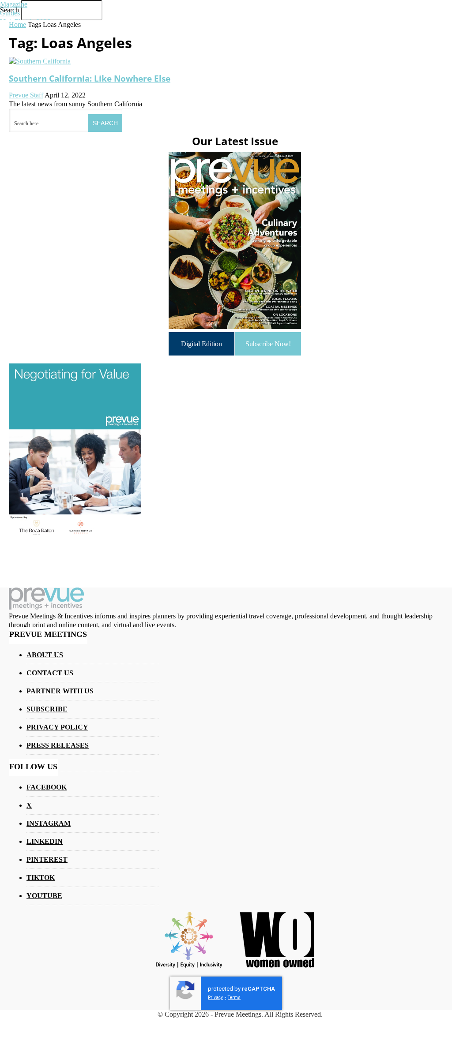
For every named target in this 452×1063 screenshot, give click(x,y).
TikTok (40, 877)
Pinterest (47, 859)
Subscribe (47, 709)
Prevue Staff (26, 95)
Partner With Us (60, 691)
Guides (10, 13)
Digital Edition (201, 344)
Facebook (46, 787)
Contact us (49, 673)
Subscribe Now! (268, 344)
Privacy (215, 997)
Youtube (44, 895)
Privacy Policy (57, 727)
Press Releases (57, 745)
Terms (234, 997)
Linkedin (44, 841)
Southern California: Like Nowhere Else (89, 78)
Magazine (13, 4)
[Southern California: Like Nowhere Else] (40, 61)
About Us (44, 655)
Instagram (48, 823)
